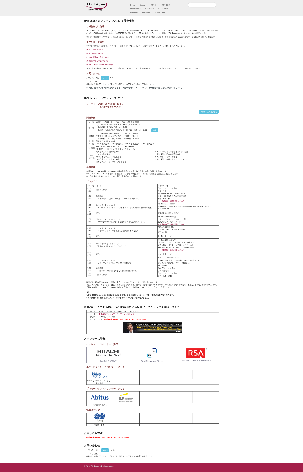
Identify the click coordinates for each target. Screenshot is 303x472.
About (142, 5)
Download (149, 8)
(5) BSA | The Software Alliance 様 (99, 64)
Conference (163, 8)
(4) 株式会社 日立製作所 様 (97, 61)
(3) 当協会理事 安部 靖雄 (97, 57)
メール (104, 78)
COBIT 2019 (165, 5)
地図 (154, 130)
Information (160, 12)
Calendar (134, 12)
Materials (146, 12)
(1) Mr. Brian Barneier (94, 49)
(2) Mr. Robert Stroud (94, 53)
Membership (135, 8)
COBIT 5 (152, 5)
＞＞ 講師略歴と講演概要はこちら (171, 201)
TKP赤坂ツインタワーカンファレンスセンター (117, 314)
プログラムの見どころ (209, 112)
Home (132, 5)
